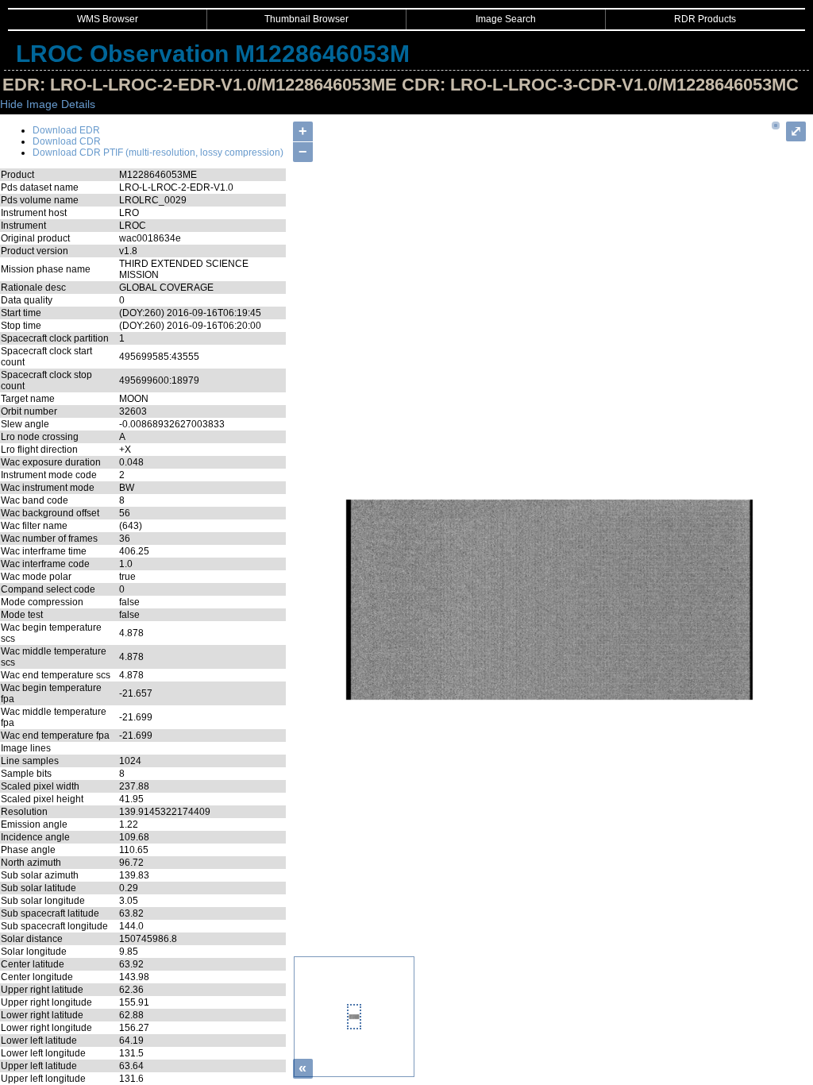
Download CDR (67, 141)
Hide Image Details (47, 104)
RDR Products (705, 19)
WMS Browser (107, 19)
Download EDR (66, 130)
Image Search (506, 19)
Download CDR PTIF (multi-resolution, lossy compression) (158, 152)
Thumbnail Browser (306, 19)
